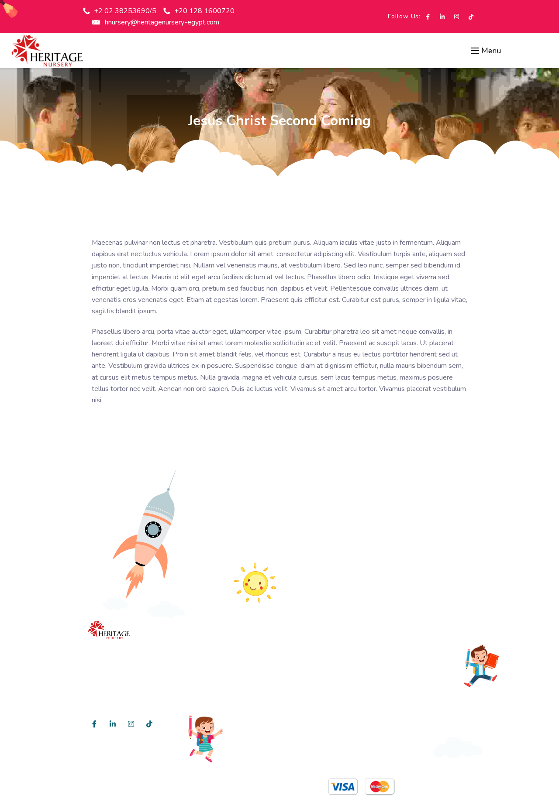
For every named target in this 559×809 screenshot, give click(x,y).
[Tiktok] (471, 17)
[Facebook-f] (428, 17)
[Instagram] (456, 17)
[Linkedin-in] (442, 17)
